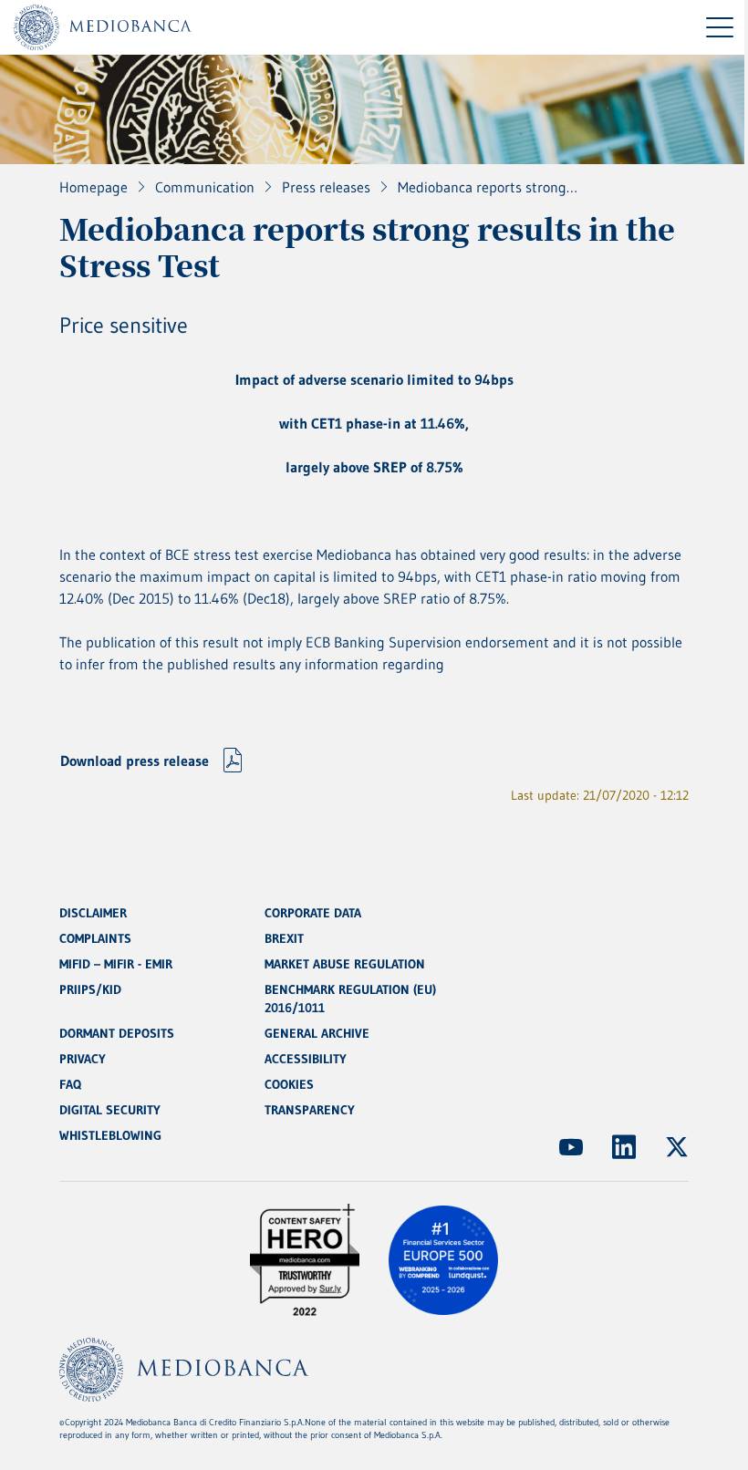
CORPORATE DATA (313, 913)
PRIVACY (82, 1059)
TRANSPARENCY (310, 1110)
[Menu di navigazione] (719, 27)
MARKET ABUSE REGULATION (345, 964)
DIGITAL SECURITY (110, 1110)
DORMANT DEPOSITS (116, 1033)
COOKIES (289, 1084)
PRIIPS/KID (90, 989)
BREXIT (284, 938)
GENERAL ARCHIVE (317, 1033)
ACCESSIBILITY (306, 1059)
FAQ (70, 1084)
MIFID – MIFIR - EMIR (115, 964)
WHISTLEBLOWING (110, 1135)
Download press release (134, 760)
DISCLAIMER (93, 913)
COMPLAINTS (95, 938)
